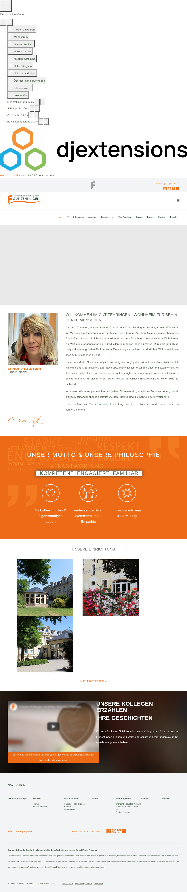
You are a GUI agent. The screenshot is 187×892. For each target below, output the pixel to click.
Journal (36, 804)
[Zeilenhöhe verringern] (30, 115)
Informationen (107, 217)
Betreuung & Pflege (17, 798)
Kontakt (173, 217)
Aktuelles (92, 217)
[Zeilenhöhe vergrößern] (36, 115)
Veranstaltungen (40, 806)
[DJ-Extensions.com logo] (93, 169)
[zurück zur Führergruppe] (93, 184)
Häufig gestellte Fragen (74, 804)
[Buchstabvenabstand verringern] (40, 121)
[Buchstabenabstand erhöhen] (46, 121)
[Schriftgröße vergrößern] (37, 108)
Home (59, 217)
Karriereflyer (69, 809)
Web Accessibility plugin (13, 175)
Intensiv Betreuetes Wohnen (128, 804)
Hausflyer (68, 806)
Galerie (139, 217)
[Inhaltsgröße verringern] (37, 102)
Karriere (161, 217)
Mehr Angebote (124, 217)
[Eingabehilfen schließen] (10, 22)
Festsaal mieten (123, 812)
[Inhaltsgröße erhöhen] (42, 102)
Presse (150, 217)
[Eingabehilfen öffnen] (6, 6)
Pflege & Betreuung (75, 217)
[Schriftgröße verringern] (32, 108)
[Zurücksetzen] (3, 22)
